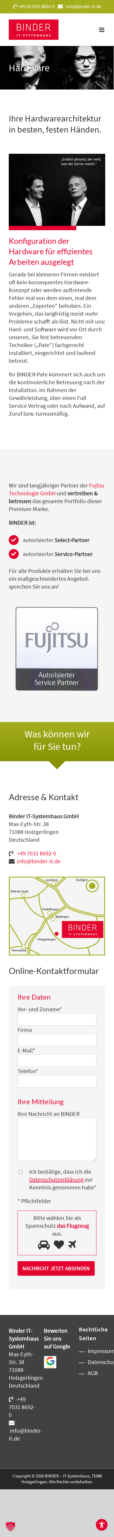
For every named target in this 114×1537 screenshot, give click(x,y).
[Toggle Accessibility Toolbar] (101, 1524)
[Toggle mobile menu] (102, 30)
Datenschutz (95, 1362)
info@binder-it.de (83, 6)
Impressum (95, 1350)
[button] (10, 1526)
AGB (93, 1373)
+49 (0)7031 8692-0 (36, 6)
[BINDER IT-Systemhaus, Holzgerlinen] (57, 879)
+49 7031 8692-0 (37, 853)
